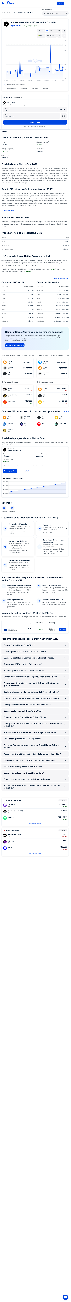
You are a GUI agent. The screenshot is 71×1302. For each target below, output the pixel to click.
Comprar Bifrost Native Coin (15, 345)
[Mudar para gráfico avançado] (64, 31)
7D (43, 30)
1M (47, 30)
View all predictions (25, 471)
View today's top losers (35, 853)
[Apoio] (65, 1297)
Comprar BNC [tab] (7, 97)
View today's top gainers (35, 823)
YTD (59, 30)
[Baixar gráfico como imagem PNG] (59, 35)
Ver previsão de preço (7, 210)
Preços (8, 12)
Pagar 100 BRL (35, 122)
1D (39, 30)
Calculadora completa (61, 278)
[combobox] (55, 13)
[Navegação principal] (66, 3)
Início (3, 12)
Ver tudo (66, 411)
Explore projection (10, 471)
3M (51, 30)
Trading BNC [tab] (18, 97)
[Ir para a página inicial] (8, 3)
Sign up (60, 3)
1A (54, 30)
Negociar (63, 630)
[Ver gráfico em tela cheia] (64, 35)
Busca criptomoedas (47, 9)
